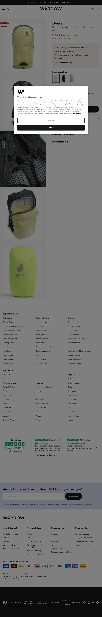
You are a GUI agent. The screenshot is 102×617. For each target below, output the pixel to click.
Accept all (51, 128)
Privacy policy (77, 113)
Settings (51, 120)
